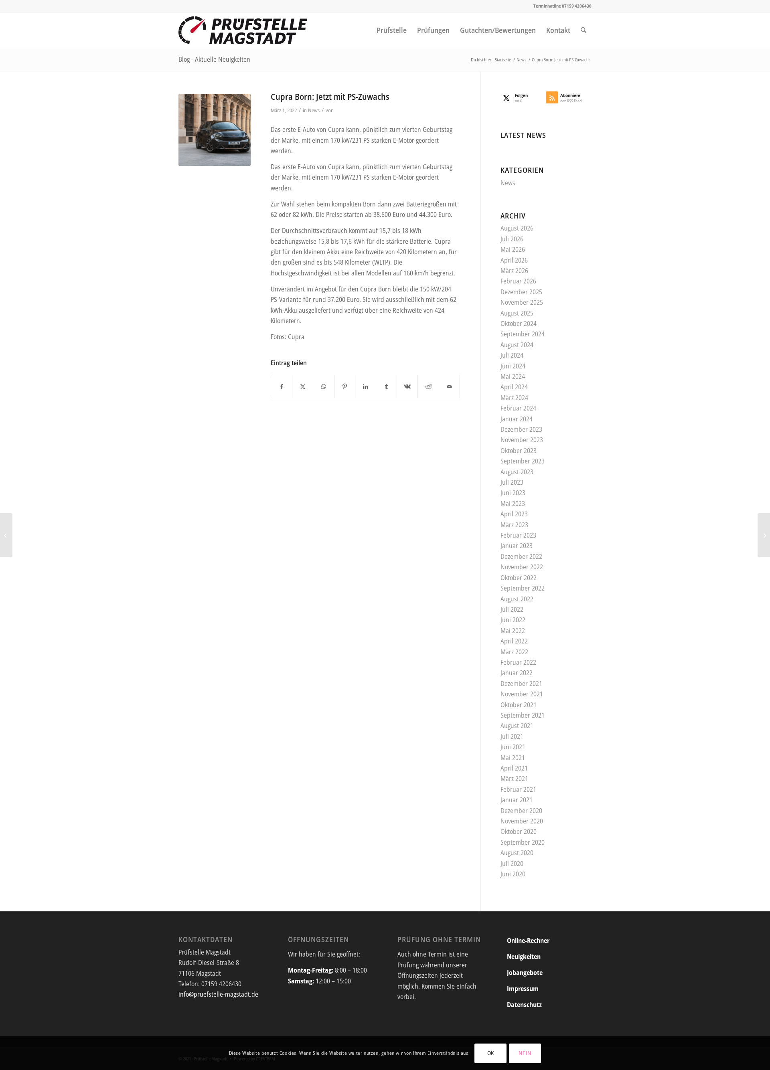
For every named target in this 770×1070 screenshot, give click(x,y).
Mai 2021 (512, 757)
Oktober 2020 (518, 831)
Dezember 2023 (521, 429)
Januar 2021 (516, 799)
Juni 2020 (512, 874)
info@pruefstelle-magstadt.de (218, 994)
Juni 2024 (512, 366)
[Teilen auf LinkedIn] (365, 386)
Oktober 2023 (518, 450)
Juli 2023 (511, 482)
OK (490, 1053)
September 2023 (522, 461)
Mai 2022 (512, 630)
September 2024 (522, 334)
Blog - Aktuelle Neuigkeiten (214, 59)
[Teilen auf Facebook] (281, 386)
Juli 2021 (511, 736)
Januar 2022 (516, 672)
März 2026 (514, 270)
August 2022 (516, 599)
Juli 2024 (511, 355)
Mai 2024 (512, 376)
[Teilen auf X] (302, 386)
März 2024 (514, 397)
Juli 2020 (511, 863)
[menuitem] (391, 30)
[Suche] (583, 30)
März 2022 (514, 651)
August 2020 (516, 852)
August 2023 (516, 471)
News (314, 110)
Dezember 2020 (521, 810)
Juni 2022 (512, 619)
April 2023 (514, 514)
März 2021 (514, 778)
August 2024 (516, 344)
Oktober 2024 (518, 323)
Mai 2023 (512, 503)
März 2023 (514, 524)
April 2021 (514, 768)
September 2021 (522, 715)
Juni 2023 (512, 492)
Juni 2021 (512, 746)
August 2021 (516, 725)
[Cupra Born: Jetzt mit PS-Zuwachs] (214, 130)
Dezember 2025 (521, 291)
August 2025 (516, 313)
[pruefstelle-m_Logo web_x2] (243, 30)
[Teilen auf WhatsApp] (323, 386)
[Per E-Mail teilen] (449, 386)
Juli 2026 (511, 239)
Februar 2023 (518, 535)
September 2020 (522, 842)
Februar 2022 (518, 662)
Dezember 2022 (521, 556)
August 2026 (516, 228)
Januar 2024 (516, 419)
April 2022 (514, 641)
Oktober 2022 (518, 577)
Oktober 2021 (518, 704)
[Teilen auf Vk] (407, 386)
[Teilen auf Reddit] (428, 386)
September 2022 (522, 588)
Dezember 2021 (521, 683)
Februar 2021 (518, 789)
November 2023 (521, 439)
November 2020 (521, 821)
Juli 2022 (511, 609)
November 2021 (521, 694)
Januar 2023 (516, 545)
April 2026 (514, 260)
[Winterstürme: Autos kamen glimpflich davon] (764, 535)
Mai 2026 (512, 249)
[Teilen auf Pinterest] (344, 386)
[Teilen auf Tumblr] (386, 386)
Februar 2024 (518, 408)
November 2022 (521, 566)
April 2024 (514, 386)
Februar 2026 (518, 281)
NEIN (525, 1053)
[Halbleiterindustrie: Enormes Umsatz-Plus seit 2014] (6, 535)
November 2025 (521, 302)
